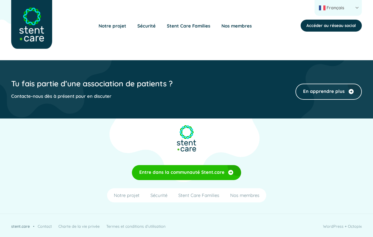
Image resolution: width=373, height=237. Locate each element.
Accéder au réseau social (331, 25)
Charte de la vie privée (79, 226)
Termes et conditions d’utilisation (135, 226)
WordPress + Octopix (342, 226)
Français (334, 7)
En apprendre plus (324, 91)
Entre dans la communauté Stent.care (181, 172)
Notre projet (112, 26)
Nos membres (236, 26)
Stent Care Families (188, 26)
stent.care (20, 226)
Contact (45, 226)
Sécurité (146, 26)
